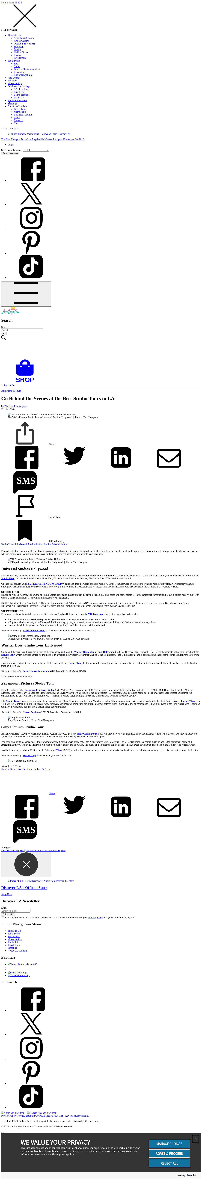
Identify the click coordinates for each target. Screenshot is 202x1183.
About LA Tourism (17, 106)
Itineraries (12, 80)
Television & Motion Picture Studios (33, 544)
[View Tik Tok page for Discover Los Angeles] (31, 277)
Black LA (19, 92)
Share (52, 444)
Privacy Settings (26, 1115)
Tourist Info (13, 942)
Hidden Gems (21, 52)
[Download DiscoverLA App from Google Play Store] (41, 1113)
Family (17, 49)
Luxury (17, 55)
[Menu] (26, 294)
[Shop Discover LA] (26, 382)
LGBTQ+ (19, 97)
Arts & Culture (21, 40)
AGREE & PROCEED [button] (169, 1153)
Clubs (17, 66)
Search (4, 327)
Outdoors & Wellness (24, 43)
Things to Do (14, 35)
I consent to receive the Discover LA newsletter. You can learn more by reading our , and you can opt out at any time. (70, 917)
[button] (195, 1139)
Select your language (11, 150)
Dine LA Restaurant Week (27, 69)
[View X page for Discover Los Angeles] (31, 204)
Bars (16, 63)
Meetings (12, 103)
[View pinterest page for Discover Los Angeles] (31, 253)
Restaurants (19, 72)
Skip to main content (11, 2)
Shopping (19, 46)
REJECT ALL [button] (169, 1163)
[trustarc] (191, 1175)
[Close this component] (26, 864)
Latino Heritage (22, 94)
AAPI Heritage (21, 89)
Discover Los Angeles (15, 406)
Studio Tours (8, 544)
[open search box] (101, 347)
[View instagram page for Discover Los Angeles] (31, 229)
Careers (17, 123)
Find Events (14, 77)
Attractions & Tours (24, 38)
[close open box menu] (25, 27)
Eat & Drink (14, 60)
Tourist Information (17, 100)
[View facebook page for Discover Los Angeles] (31, 180)
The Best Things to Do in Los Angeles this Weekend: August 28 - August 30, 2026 (42, 139)
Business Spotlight (23, 75)
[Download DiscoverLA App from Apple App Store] (12, 1113)
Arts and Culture (59, 544)
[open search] (101, 347)
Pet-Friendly (20, 57)
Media (17, 117)
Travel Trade (20, 109)
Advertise (70, 1115)
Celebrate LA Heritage (19, 86)
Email (4, 907)
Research (18, 120)
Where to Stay (15, 83)
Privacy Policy (8, 1115)
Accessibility (82, 1115)
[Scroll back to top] (2, 1132)
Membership (20, 111)
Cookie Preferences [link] (49, 1115)
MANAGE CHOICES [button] (169, 1143)
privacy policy (95, 917)
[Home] (10, 313)
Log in (11, 144)
